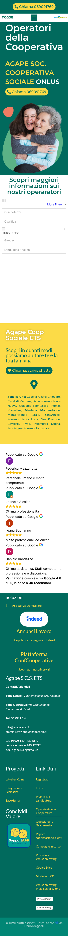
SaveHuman (13, 800)
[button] (34, 17)
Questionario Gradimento (44, 823)
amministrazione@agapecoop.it (26, 731)
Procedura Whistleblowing (46, 856)
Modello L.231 (45, 876)
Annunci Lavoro (34, 631)
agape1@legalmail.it (25, 749)
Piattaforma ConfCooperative (34, 657)
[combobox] (34, 212)
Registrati (42, 779)
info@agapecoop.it (18, 727)
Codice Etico (44, 867)
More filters (55, 204)
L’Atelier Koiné (15, 779)
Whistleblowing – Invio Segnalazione (48, 886)
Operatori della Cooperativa (46, 811)
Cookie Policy (44, 907)
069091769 (18, 718)
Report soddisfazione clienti (49, 835)
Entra (39, 788)
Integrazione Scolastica (14, 789)
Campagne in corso (48, 846)
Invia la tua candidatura (44, 798)
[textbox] (35, 212)
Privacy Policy (44, 899)
